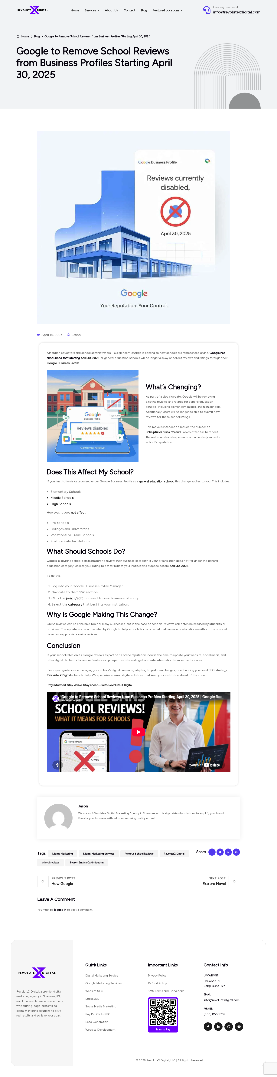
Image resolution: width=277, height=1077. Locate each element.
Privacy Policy (157, 975)
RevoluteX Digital (174, 853)
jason (76, 335)
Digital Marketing (62, 853)
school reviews (50, 862)
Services (90, 10)
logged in (60, 909)
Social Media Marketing (100, 1006)
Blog (144, 10)
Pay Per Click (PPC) (98, 1014)
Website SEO (94, 991)
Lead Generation (96, 1022)
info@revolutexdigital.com (237, 12)
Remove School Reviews (139, 853)
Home (75, 10)
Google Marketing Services (103, 983)
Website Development (100, 1029)
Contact (129, 10)
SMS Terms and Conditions (166, 991)
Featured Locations (166, 10)
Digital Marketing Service (101, 975)
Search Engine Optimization (87, 862)
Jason (83, 806)
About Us (111, 10)
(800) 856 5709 (215, 1014)
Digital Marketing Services (98, 853)
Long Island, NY (214, 986)
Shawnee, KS (212, 981)
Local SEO (92, 998)
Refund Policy (157, 983)
